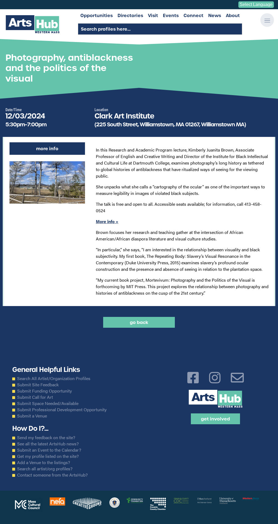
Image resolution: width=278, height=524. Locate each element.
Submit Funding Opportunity (44, 391)
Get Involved (215, 419)
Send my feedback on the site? (46, 437)
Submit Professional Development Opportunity (62, 409)
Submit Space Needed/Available (47, 403)
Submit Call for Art (35, 397)
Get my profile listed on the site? (48, 456)
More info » (107, 221)
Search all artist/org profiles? (44, 469)
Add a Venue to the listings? (43, 462)
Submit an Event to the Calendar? (49, 450)
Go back (139, 322)
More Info (47, 149)
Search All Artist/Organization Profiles (53, 378)
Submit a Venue (32, 416)
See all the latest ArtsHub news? (48, 444)
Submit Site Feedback (38, 384)
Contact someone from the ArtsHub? (52, 475)
